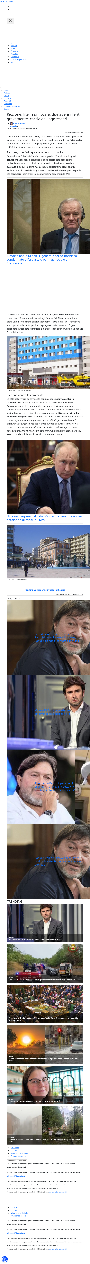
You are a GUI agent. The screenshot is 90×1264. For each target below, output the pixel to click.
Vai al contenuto (7, 1)
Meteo (11, 1056)
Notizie (11, 977)
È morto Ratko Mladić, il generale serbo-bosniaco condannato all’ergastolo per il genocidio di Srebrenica (42, 259)
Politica (14, 45)
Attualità (14, 54)
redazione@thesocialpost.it (58, 1192)
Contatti (14, 1150)
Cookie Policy (22, 1160)
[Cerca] (7, 16)
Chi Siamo (15, 1148)
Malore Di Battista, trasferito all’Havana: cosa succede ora (52, 711)
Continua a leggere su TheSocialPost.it (45, 590)
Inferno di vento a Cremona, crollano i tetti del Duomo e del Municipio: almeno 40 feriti (44, 1141)
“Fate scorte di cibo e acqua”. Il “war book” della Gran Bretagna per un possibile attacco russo (43, 1019)
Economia (15, 56)
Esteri (13, 48)
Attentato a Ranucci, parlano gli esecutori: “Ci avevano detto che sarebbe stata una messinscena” (55, 786)
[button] (4, 1259)
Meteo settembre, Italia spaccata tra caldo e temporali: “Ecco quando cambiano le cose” (44, 1060)
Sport (13, 62)
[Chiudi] (10, 21)
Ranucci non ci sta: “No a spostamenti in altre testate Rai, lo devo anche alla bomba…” (58, 861)
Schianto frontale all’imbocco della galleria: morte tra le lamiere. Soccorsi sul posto (45, 980)
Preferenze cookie (18, 1156)
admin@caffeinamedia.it (16, 1176)
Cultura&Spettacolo (19, 59)
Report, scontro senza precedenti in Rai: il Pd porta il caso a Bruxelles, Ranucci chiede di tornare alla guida (57, 637)
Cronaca (14, 51)
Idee (12, 43)
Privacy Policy (12, 1160)
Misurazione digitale (19, 1153)
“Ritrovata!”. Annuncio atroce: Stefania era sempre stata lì (34, 1101)
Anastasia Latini (19, 123)
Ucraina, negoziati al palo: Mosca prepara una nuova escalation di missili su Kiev (44, 518)
